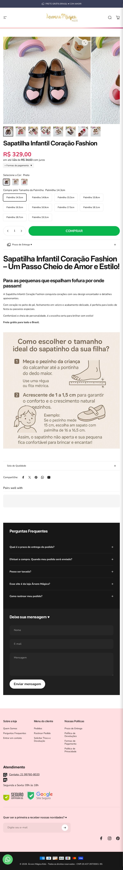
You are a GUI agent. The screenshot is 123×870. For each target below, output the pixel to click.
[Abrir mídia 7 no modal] (85, 42)
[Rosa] (24, 182)
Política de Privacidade (70, 750)
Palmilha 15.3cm (66, 197)
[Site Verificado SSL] (13, 796)
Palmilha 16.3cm (14, 207)
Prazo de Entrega (73, 728)
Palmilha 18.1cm (91, 207)
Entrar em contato (12, 738)
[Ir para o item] (8, 131)
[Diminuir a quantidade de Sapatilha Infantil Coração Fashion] (7, 231)
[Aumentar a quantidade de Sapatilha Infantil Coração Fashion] (22, 231)
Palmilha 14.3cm (14, 197)
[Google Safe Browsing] (40, 796)
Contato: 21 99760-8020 (24, 774)
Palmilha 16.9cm (40, 207)
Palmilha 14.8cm (40, 197)
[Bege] (15, 182)
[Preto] (6, 182)
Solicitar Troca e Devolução (42, 739)
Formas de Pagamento (70, 742)
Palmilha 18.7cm (14, 217)
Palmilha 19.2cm (40, 217)
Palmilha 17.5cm (66, 207)
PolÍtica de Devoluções (71, 735)
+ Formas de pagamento (18, 165)
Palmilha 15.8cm (91, 197)
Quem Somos (10, 728)
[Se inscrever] (65, 827)
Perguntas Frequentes (14, 733)
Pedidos (38, 728)
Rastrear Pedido (42, 733)
